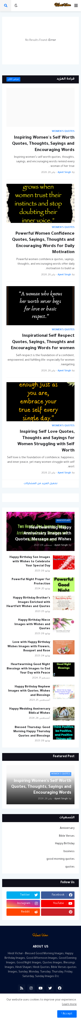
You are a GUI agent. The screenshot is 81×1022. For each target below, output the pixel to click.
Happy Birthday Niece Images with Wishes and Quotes (32, 624)
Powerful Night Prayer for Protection (31, 582)
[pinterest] (58, 912)
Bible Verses (67, 836)
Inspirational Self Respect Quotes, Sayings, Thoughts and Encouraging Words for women (43, 342)
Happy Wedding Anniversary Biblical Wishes (29, 711)
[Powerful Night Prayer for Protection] (64, 584)
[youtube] (40, 988)
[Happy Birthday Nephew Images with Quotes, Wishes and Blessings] (64, 692)
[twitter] (50, 988)
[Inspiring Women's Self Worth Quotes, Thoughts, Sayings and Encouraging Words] (40, 107)
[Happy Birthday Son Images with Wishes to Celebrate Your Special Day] (64, 562)
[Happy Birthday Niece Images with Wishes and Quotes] (64, 625)
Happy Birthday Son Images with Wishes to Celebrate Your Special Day (30, 561)
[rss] (21, 988)
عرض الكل (13, 79)
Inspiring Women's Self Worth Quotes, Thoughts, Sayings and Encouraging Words (43, 144)
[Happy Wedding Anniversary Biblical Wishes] (64, 714)
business (69, 851)
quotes (70, 867)
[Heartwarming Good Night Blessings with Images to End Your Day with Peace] (64, 669)
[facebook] (59, 988)
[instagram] (31, 988)
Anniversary (67, 828)
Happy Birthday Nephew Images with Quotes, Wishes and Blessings (29, 691)
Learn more (69, 1004)
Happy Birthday (65, 843)
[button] (76, 5)
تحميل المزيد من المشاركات (40, 483)
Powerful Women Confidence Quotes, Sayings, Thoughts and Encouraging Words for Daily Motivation (43, 243)
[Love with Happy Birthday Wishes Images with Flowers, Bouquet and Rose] (64, 647)
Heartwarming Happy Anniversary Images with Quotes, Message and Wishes (43, 534)
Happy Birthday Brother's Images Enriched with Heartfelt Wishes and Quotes (28, 602)
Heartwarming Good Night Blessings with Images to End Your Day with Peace (28, 669)
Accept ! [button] (67, 1013)
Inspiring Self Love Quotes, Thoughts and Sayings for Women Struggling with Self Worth (46, 441)
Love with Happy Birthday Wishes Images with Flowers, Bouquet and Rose (29, 646)
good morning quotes (60, 859)
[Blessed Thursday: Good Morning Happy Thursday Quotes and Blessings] (64, 732)
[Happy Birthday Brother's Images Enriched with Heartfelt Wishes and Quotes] (64, 603)
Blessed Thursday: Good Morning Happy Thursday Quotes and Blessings (31, 732)
